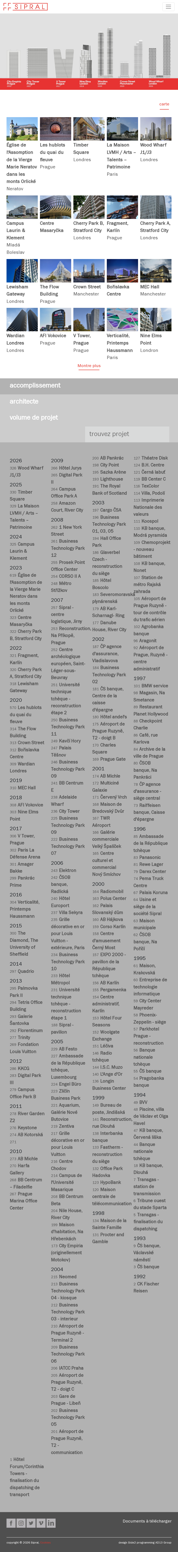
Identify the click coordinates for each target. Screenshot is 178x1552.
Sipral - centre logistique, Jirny (66, 615)
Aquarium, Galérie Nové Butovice (65, 1113)
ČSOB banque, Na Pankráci (145, 770)
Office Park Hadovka (107, 1172)
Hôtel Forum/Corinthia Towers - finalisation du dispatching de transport (27, 1478)
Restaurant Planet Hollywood (151, 711)
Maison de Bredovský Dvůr (108, 808)
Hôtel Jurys (66, 468)
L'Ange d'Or (107, 1075)
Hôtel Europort (60, 902)
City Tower (65, 812)
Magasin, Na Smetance (149, 697)
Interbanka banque (107, 1137)
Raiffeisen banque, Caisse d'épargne (149, 813)
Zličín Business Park (65, 1095)
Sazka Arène (109, 473)
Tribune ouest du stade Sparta (150, 1205)
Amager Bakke (22, 868)
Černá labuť (149, 473)
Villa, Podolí (149, 494)
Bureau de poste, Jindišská (108, 1109)
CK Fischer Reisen (146, 1288)
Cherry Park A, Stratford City (26, 673)
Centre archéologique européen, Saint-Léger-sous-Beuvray (68, 664)
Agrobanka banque (149, 631)
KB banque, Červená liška (148, 1134)
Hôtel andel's (109, 717)
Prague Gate (109, 760)
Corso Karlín (108, 927)
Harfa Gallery (20, 1170)
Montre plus (89, 366)
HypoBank (106, 1183)
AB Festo (64, 1049)
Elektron (63, 871)
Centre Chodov (62, 1165)
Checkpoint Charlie (148, 725)
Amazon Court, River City (67, 507)
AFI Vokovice (26, 805)
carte (164, 105)
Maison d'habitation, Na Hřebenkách (67, 1232)
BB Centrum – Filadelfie (26, 1184)
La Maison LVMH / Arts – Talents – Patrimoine (24, 517)
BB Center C (150, 479)
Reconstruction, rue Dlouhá (109, 1123)
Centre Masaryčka (21, 621)
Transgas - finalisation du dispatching (148, 1222)
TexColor (146, 486)
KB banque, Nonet (149, 567)
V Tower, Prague (22, 840)
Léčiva (102, 1046)
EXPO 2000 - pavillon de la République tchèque (109, 966)
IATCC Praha (67, 1369)
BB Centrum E (67, 787)
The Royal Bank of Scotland (109, 490)
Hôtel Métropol (60, 980)
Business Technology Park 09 (68, 769)
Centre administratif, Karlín (105, 1004)
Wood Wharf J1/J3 (26, 472)
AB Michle (24, 1159)
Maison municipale (145, 925)
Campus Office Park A (64, 493)
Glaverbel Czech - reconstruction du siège (107, 563)
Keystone (23, 1128)
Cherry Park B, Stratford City (26, 635)
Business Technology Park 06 (68, 1354)
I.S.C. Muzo (107, 1068)
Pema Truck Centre (148, 882)
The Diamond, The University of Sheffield (24, 944)
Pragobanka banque (149, 1082)
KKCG (19, 1069)
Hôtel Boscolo (101, 584)
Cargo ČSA (106, 511)
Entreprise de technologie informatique (150, 987)
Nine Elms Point (24, 816)
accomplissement (35, 386)
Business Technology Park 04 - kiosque (68, 1291)
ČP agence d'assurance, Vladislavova (107, 654)
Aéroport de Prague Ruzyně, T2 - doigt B (108, 731)
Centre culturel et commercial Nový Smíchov (106, 864)
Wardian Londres (22, 768)
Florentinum (26, 1031)
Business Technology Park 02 (109, 675)
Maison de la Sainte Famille (109, 1224)
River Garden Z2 (27, 1118)
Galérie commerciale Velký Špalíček (106, 840)
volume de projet (34, 418)
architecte (24, 402)
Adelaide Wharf (64, 801)
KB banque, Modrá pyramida (150, 532)
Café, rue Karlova (146, 739)
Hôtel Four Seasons (107, 1022)
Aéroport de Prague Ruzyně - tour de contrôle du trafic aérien (150, 610)
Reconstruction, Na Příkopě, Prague (68, 636)
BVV (140, 1103)
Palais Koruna (151, 893)
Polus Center (109, 899)
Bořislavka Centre (24, 754)
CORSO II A (66, 577)
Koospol (146, 522)
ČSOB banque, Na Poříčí (145, 942)
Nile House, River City (66, 1215)
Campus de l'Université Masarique (66, 1183)
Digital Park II (66, 479)
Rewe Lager (148, 865)
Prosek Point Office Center (68, 566)
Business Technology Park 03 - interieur (68, 1312)
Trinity (20, 1038)
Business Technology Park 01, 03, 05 (109, 525)
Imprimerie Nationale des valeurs (149, 508)
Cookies (45, 1543)
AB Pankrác (108, 458)
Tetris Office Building (26, 1006)
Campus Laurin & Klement (22, 552)
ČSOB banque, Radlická (60, 885)
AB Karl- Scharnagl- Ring (108, 613)
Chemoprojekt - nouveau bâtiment (151, 550)
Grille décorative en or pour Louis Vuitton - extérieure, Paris (68, 934)
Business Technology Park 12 (68, 549)
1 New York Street (66, 531)
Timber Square (21, 496)
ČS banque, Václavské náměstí (147, 1253)
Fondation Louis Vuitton (24, 1048)
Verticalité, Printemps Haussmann (25, 910)
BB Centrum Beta (67, 1200)
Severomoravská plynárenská (109, 598)
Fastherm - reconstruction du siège (107, 1155)
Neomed (64, 1277)
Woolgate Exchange (106, 1036)
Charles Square (104, 749)
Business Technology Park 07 (68, 847)
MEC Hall (23, 788)
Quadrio (22, 972)
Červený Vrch (109, 798)
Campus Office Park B (23, 1093)
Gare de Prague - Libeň (66, 1400)
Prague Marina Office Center (23, 1201)
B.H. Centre (149, 465)
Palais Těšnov (61, 752)
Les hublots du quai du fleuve (26, 715)
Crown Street (27, 743)
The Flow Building (23, 733)
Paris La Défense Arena (25, 854)
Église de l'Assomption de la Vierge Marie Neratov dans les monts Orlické (26, 593)
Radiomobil (107, 892)
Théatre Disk (151, 458)
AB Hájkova (107, 920)
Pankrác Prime (22, 882)
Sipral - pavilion (62, 1029)
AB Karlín (105, 983)
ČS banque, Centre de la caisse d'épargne (108, 700)
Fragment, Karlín (24, 659)
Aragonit (145, 641)
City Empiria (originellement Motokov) (67, 1253)
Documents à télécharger (147, 1522)
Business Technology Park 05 (68, 1418)
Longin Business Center (109, 1085)
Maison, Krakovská (145, 970)
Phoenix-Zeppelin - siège (150, 1019)
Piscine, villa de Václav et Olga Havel (151, 1117)
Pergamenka (109, 990)
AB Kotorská (26, 1135)
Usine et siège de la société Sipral (148, 907)
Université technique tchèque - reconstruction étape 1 (66, 1004)
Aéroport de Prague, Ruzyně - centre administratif (151, 659)
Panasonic (147, 858)
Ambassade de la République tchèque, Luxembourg (68, 1067)
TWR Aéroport (101, 822)
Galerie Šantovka (21, 1020)
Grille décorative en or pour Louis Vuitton (67, 1144)
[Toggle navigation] (168, 6)
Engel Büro (66, 1085)
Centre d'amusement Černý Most (106, 941)
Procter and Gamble (108, 1239)
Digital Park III (25, 1079)
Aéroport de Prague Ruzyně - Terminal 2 (67, 1333)
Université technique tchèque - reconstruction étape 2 (66, 699)
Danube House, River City (109, 627)
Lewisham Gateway (24, 688)
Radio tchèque (102, 1057)
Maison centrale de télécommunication (109, 1197)
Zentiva (62, 1127)
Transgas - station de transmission (147, 1187)
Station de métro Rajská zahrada (148, 585)
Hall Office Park (106, 542)
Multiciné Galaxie (105, 787)
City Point (105, 465)
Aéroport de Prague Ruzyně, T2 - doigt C (67, 1383)
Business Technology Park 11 (68, 727)
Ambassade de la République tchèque (151, 844)
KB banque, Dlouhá (148, 1169)
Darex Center (150, 872)
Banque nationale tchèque (144, 1057)
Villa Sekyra (67, 913)
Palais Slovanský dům (107, 909)
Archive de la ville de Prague (149, 753)
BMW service (151, 686)
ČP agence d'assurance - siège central (147, 792)
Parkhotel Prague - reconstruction (148, 1036)
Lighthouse (107, 479)
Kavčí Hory (66, 741)
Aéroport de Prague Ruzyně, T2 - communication (67, 1442)
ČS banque (148, 1072)
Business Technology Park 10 (68, 962)
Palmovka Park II (24, 992)
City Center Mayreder (147, 1005)
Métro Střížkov (61, 587)
